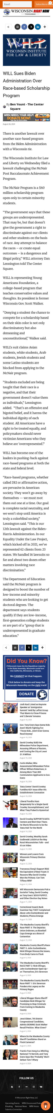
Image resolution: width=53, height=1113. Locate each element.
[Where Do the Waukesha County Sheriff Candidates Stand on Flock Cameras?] (10, 1040)
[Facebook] (24, 27)
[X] (31, 27)
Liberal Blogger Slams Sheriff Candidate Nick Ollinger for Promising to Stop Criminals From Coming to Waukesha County (33, 1004)
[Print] (17, 27)
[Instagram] (34, 1087)
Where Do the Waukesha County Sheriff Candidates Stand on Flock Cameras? (35, 1039)
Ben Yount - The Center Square (27, 106)
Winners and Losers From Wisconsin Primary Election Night (32, 857)
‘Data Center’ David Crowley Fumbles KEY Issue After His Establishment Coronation (33, 789)
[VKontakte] (41, 1087)
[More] (45, 27)
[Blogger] (12, 1087)
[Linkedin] (38, 27)
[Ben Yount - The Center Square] (4, 106)
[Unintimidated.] (26, 12)
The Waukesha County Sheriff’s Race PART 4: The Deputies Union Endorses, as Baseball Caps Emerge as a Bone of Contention (34, 930)
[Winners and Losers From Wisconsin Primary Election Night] (10, 858)
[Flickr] (26, 1087)
